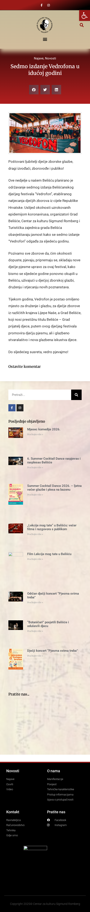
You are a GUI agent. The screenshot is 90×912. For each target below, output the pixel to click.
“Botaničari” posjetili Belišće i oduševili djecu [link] (48, 624)
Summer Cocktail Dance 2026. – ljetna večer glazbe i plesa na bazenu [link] (54, 487)
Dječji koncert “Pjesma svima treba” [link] (52, 651)
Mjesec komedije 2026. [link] (43, 429)
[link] (84, 15)
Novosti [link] (50, 58)
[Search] (76, 395)
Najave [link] (39, 58)
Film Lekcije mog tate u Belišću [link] (49, 554)
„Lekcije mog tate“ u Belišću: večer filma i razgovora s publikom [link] (51, 527)
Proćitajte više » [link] (35, 434)
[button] (81, 25)
